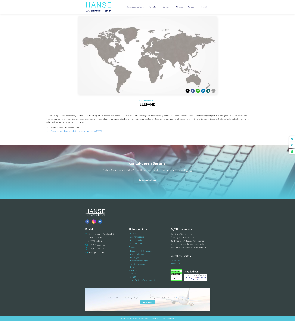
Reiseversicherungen (139, 261)
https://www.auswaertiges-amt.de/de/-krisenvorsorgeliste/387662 (74, 131)
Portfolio (152, 7)
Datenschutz (176, 260)
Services (166, 7)
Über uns (179, 7)
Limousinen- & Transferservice (143, 251)
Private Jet (134, 267)
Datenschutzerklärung (182, 298)
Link (77, 122)
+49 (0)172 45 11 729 (97, 248)
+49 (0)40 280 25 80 (96, 244)
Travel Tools (134, 270)
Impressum (175, 264)
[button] (188, 91)
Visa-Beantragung (137, 264)
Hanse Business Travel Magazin (142, 280)
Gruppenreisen (136, 243)
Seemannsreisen (137, 237)
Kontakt (191, 7)
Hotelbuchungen (137, 254)
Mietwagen (134, 257)
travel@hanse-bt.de (97, 252)
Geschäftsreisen (137, 240)
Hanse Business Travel (135, 7)
